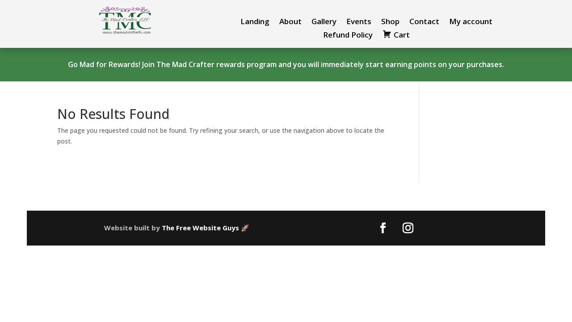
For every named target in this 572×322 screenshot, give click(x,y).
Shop (390, 22)
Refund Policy (348, 36)
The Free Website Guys (200, 227)
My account (470, 22)
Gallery (323, 22)
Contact (424, 22)
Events (358, 22)
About (290, 22)
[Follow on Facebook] (383, 228)
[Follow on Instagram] (408, 228)
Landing (254, 22)
